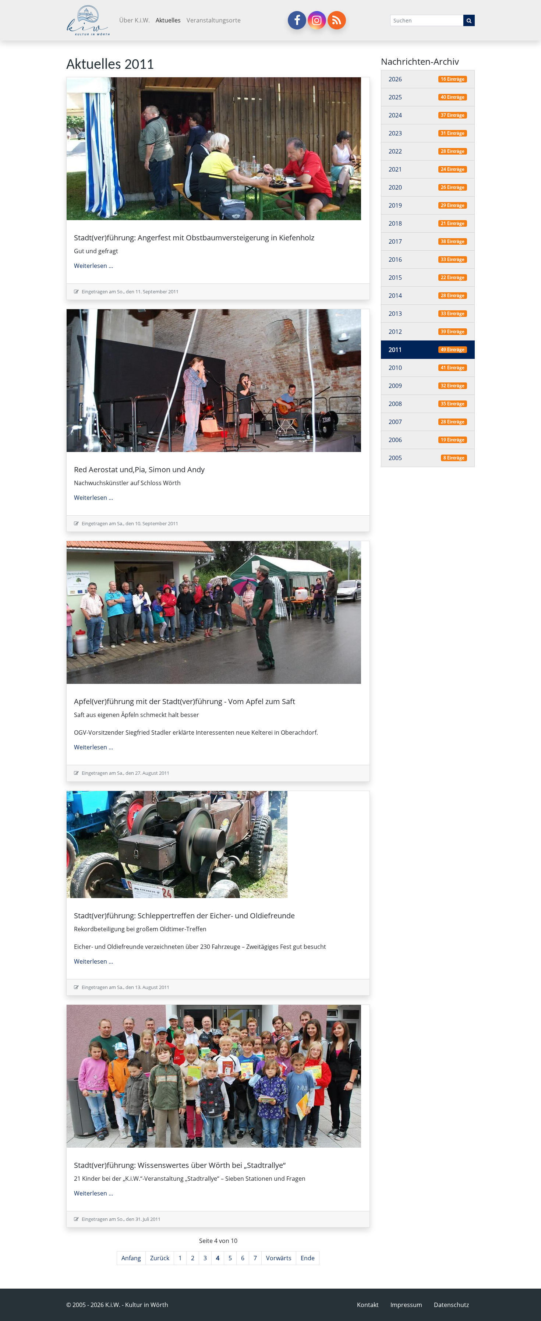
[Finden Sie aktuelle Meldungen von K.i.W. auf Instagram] (317, 20)
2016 (395, 259)
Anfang (131, 1258)
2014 (395, 296)
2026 (395, 79)
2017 (395, 241)
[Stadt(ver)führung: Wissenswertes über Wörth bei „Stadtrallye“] (214, 1075)
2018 (395, 223)
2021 (395, 169)
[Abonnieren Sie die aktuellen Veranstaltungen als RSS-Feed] (337, 20)
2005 (395, 458)
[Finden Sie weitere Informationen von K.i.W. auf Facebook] (297, 20)
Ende (308, 1258)
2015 (395, 277)
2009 (395, 386)
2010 (395, 368)
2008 (395, 404)
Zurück (159, 1258)
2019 (395, 205)
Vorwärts (278, 1258)
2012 (395, 332)
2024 (395, 115)
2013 (395, 314)
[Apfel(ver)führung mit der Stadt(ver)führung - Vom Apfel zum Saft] (214, 612)
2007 (395, 422)
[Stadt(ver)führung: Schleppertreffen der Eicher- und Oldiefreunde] (177, 844)
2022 (395, 151)
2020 (395, 187)
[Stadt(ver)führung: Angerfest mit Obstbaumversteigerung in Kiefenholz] (214, 148)
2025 (395, 97)
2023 (395, 133)
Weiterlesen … (93, 266)
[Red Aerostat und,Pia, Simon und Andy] (214, 380)
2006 (395, 440)
